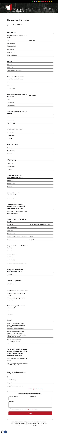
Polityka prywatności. (21, 425)
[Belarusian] (32, 1)
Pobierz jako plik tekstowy (36, 389)
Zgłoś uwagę (11, 401)
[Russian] (47, 1)
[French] (36, 1)
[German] (39, 1)
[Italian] (41, 1)
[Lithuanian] (43, 1)
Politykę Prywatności (31, 409)
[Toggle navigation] (50, 8)
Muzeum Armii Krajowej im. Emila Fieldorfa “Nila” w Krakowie (32, 421)
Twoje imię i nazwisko (13, 396)
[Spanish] (49, 1)
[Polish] (45, 1)
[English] (34, 1)
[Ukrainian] (51, 1)
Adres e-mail (33, 396)
